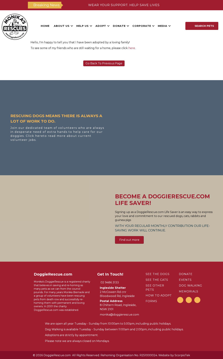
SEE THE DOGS (158, 274)
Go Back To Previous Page (104, 63)
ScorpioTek (182, 355)
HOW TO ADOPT (159, 295)
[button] (72, 26)
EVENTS (185, 279)
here (131, 48)
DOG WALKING (190, 285)
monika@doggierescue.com (119, 314)
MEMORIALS (188, 291)
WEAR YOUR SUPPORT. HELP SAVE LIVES (124, 5)
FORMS (151, 301)
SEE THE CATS (157, 279)
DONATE (186, 274)
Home (45, 25)
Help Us (82, 25)
